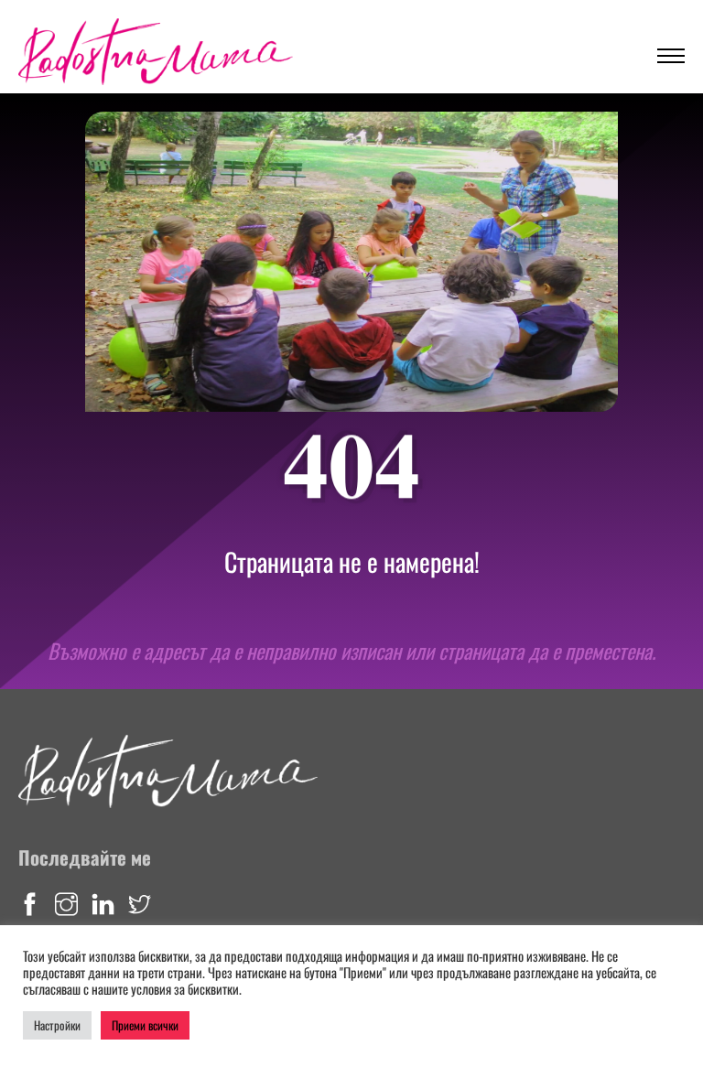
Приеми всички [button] (145, 1025)
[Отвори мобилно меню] (671, 55)
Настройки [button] (57, 1025)
